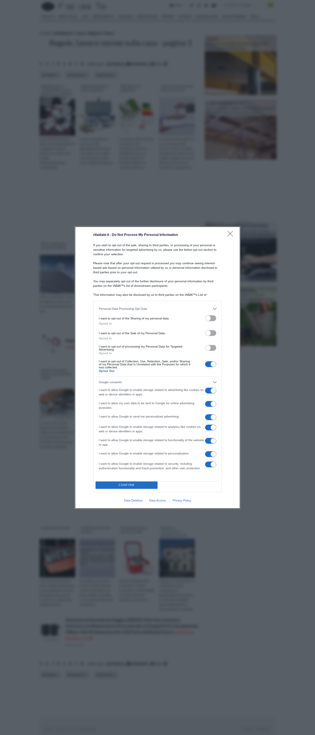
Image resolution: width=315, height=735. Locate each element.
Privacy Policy (181, 500)
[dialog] (157, 368)
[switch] (210, 318)
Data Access (157, 500)
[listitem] (157, 309)
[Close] (232, 235)
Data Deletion (133, 500)
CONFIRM (127, 485)
